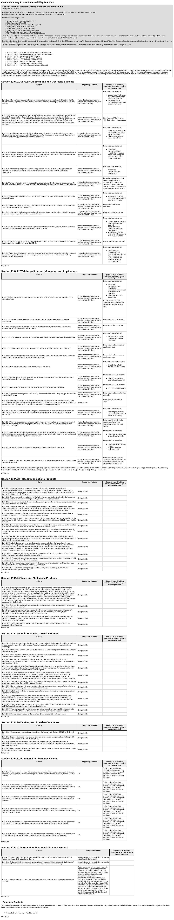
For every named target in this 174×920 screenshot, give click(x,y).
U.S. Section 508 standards (65, 41)
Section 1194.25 (12, 60)
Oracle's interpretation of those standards (152, 41)
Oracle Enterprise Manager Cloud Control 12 (21, 913)
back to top (5, 265)
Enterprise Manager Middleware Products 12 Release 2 (46, 14)
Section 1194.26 (12, 61)
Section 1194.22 (12, 54)
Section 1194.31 (12, 63)
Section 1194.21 (12, 53)
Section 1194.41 (12, 65)
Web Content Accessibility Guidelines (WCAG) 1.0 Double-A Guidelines (105, 41)
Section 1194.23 (12, 56)
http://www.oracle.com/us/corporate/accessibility (86, 45)
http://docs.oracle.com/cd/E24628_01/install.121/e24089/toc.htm (54, 38)
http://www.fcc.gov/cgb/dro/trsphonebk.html (94, 885)
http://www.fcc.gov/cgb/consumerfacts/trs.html (93, 881)
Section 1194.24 (12, 58)
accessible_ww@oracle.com (121, 45)
